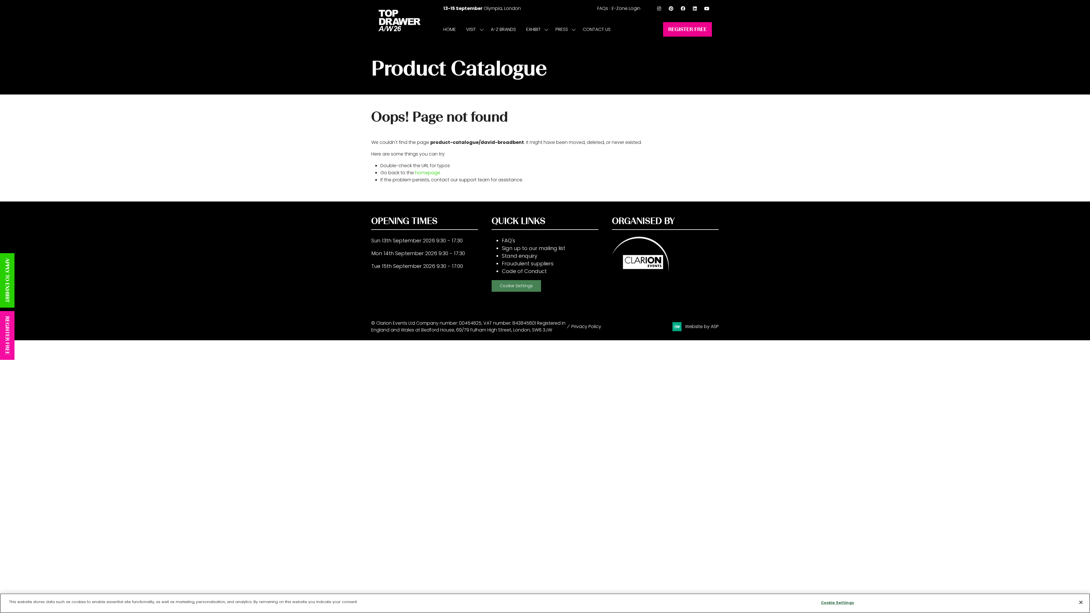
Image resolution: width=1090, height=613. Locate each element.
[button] (687, 29)
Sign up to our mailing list (533, 248)
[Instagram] (659, 8)
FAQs (602, 8)
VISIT (471, 29)
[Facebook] (683, 8)
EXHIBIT (533, 29)
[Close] (1081, 602)
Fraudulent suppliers (528, 263)
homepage (427, 172)
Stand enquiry (519, 255)
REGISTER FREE (7, 335)
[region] (545, 603)
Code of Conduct (524, 271)
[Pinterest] (671, 8)
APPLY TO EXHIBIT (7, 280)
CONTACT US (597, 29)
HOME (449, 29)
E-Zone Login (626, 8)
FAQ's (508, 240)
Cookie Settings (516, 286)
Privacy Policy (586, 326)
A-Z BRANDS (503, 29)
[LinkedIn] (695, 8)
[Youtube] (707, 8)
